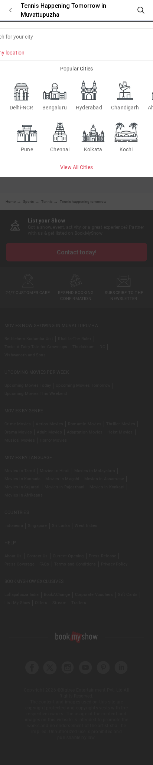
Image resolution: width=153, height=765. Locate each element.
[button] (10, 10)
